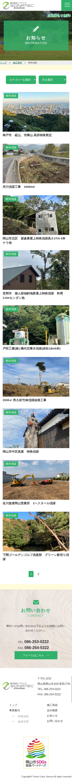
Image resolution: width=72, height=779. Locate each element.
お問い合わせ (55, 721)
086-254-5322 (36, 647)
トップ (13, 705)
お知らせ (52, 715)
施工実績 (52, 705)
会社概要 (52, 710)
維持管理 (23, 721)
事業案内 (14, 710)
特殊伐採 (23, 716)
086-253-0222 (36, 641)
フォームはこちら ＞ (36, 655)
